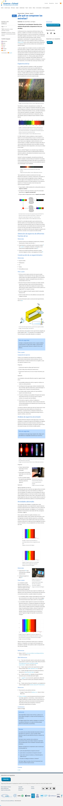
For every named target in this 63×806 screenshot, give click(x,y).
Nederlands (5, 41)
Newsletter (51, 3)
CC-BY (19, 770)
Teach (26, 8)
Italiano (4, 45)
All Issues (13, 8)
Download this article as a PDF (53, 24)
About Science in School (6, 787)
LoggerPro (23, 678)
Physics (7, 30)
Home (2, 8)
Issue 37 (31, 13)
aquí (22, 300)
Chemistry (3, 30)
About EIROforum (4, 788)
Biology (13, 32)
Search (56, 3)
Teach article (14, 16)
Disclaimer (20, 790)
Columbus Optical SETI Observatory (37, 684)
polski (4, 46)
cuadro (22, 247)
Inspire (17, 8)
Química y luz (34, 692)
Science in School (21, 13)
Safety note (21, 788)
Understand (22, 8)
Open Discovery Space (29, 672)
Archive (32, 787)
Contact (46, 3)
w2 (27, 332)
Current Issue (7, 8)
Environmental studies (10, 34)
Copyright (20, 787)
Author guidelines (46, 8)
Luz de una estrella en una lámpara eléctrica (35, 653)
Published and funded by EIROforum (7, 800)
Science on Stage (22, 696)
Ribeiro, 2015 (21, 42)
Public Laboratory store (33, 668)
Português (5, 48)
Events (30, 8)
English (4, 43)
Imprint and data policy (5, 790)
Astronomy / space (9, 29)
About (34, 8)
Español (4, 50)
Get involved (38, 8)
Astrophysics (9, 32)
